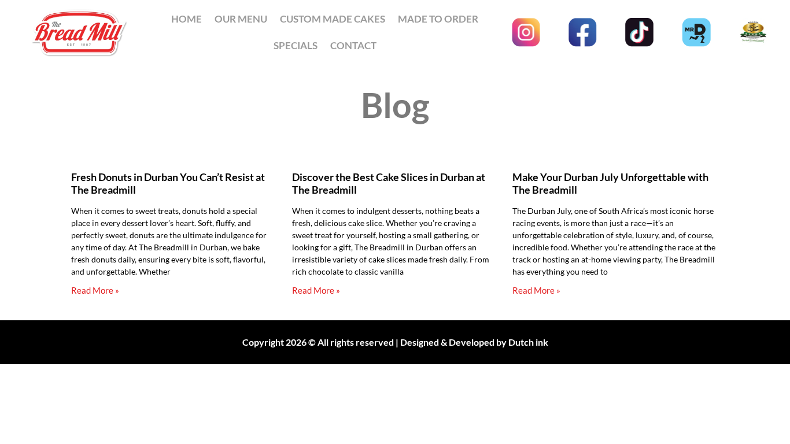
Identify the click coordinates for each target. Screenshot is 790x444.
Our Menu (241, 19)
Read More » (95, 290)
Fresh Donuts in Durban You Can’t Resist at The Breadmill (168, 183)
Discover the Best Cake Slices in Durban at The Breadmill (388, 183)
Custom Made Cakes (332, 19)
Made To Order (438, 19)
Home (186, 19)
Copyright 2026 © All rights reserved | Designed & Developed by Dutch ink (395, 341)
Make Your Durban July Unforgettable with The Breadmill (610, 183)
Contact (353, 45)
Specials (296, 45)
